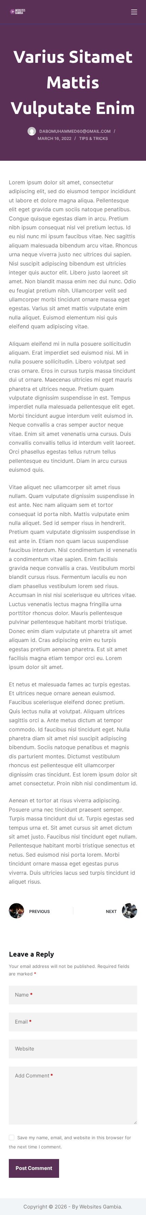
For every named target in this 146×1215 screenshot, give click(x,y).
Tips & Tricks (93, 138)
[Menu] (134, 12)
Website (24, 1048)
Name (24, 994)
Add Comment (34, 1075)
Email (23, 1021)
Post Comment (34, 1168)
